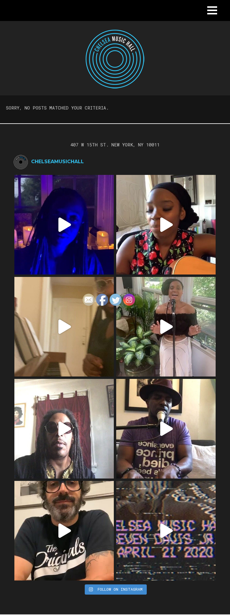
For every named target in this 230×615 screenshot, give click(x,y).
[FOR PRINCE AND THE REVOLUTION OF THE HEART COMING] (166, 224)
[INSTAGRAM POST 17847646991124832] (166, 428)
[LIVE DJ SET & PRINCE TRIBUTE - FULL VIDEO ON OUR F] (166, 530)
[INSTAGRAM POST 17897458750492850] (64, 428)
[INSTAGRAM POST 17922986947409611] (64, 224)
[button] (212, 10)
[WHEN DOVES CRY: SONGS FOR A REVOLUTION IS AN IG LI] (64, 530)
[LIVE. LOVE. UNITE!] (166, 326)
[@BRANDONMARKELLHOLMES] (64, 326)
